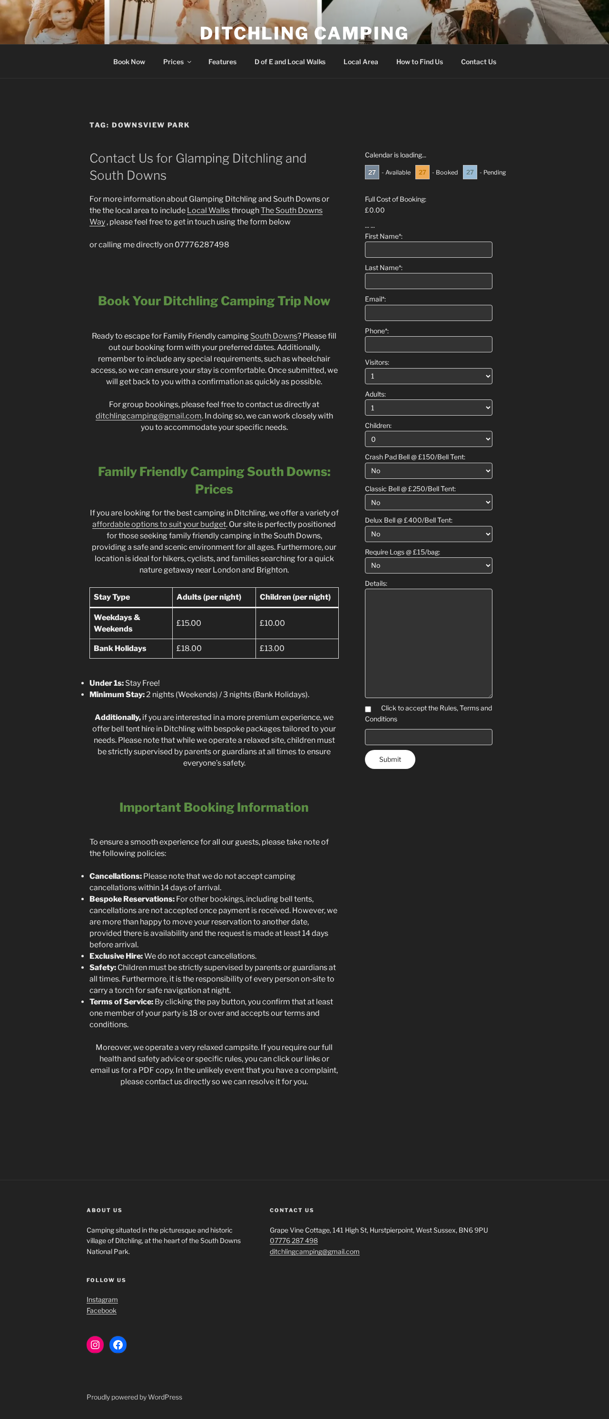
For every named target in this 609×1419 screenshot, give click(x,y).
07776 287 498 (294, 1240)
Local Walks (208, 210)
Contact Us (478, 62)
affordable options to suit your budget (159, 524)
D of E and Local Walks (290, 62)
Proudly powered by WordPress (134, 1397)
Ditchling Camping (304, 33)
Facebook (102, 1310)
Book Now (129, 62)
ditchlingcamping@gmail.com (149, 415)
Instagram (102, 1299)
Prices (173, 62)
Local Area (361, 62)
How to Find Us (419, 62)
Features (222, 62)
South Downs (273, 335)
